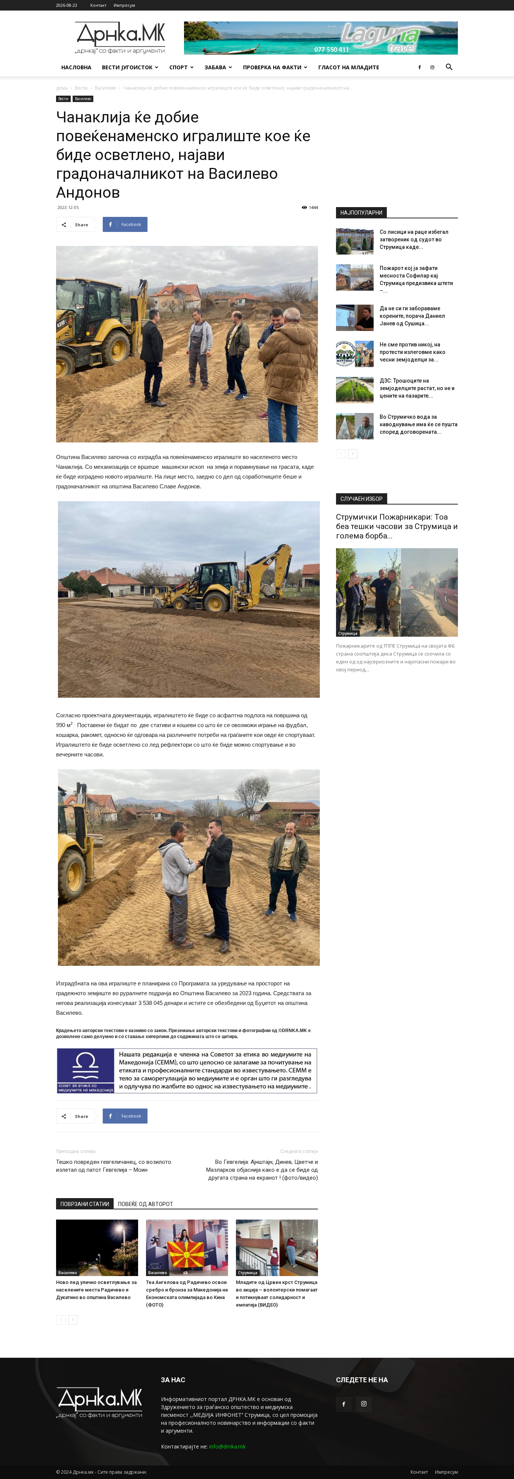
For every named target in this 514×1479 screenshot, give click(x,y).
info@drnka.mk (227, 1446)
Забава (215, 67)
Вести (81, 88)
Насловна (76, 67)
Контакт (98, 5)
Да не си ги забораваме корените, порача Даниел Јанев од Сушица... (412, 315)
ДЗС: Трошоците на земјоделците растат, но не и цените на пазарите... (417, 388)
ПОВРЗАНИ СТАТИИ (85, 1204)
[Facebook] (419, 67)
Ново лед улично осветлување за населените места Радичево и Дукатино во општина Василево (96, 1289)
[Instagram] (432, 67)
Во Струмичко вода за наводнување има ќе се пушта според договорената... (419, 424)
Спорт (178, 67)
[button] (449, 68)
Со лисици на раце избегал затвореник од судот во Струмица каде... (414, 239)
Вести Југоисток (127, 67)
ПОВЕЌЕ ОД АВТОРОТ (145, 1204)
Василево (105, 88)
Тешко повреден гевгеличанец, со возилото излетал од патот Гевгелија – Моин (113, 1166)
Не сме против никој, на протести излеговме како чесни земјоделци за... (413, 352)
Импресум (124, 5)
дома (62, 88)
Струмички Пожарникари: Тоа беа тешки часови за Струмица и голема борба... (397, 526)
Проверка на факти (272, 67)
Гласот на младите (348, 67)
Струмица (247, 1272)
